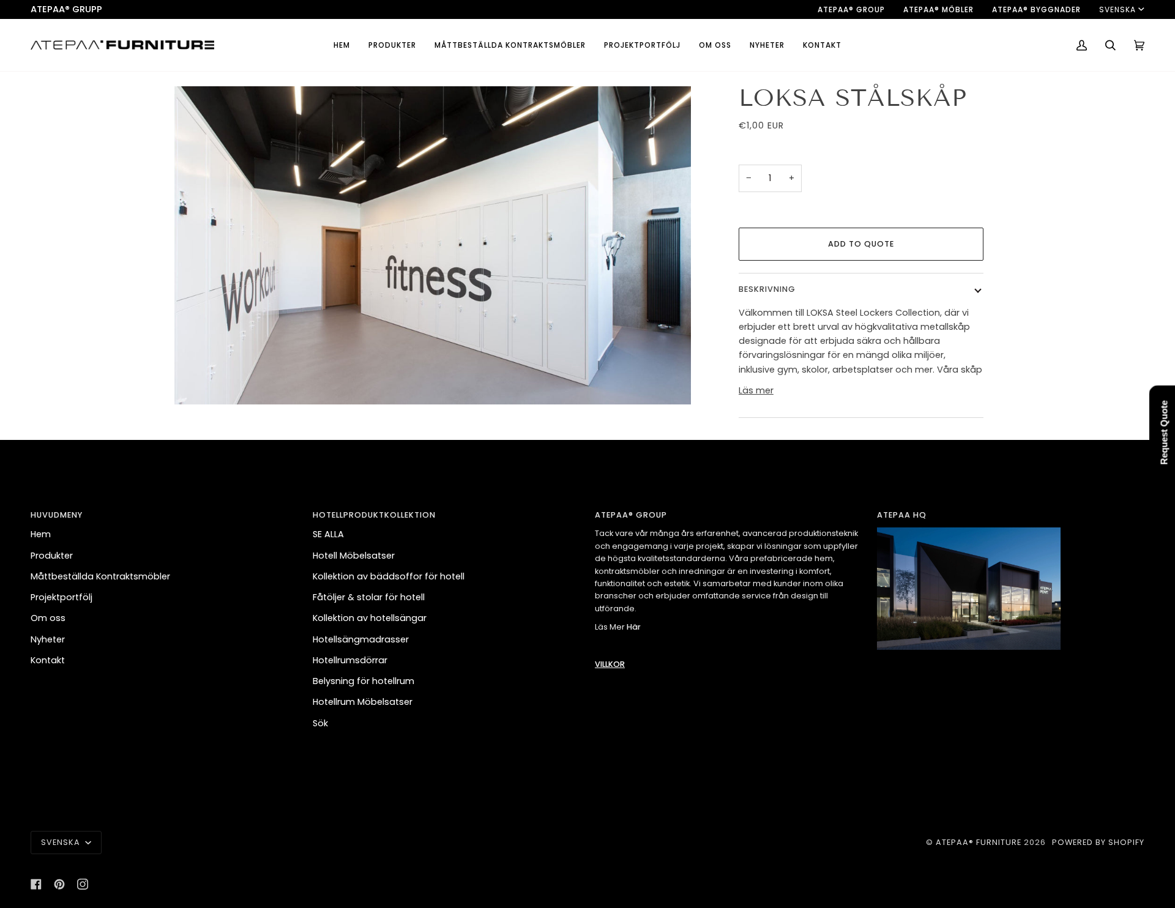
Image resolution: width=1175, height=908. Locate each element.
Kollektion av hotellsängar (370, 618)
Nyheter (48, 639)
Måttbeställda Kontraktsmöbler (100, 576)
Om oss (48, 618)
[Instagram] (82, 884)
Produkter (52, 555)
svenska (1117, 9)
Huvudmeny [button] (57, 515)
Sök (320, 723)
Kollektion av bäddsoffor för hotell (388, 576)
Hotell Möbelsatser (354, 555)
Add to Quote (861, 244)
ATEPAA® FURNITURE (978, 842)
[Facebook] (36, 884)
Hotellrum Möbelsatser (362, 702)
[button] (392, 45)
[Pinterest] (59, 884)
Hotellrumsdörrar (350, 660)
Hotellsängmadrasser (361, 639)
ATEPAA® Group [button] (631, 515)
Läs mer (756, 390)
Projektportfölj (61, 597)
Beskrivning (767, 289)
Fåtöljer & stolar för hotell (369, 597)
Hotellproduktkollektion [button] (374, 515)
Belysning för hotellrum (363, 681)
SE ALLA (328, 534)
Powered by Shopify (1098, 842)
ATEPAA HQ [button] (902, 515)
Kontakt (48, 660)
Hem (41, 534)
